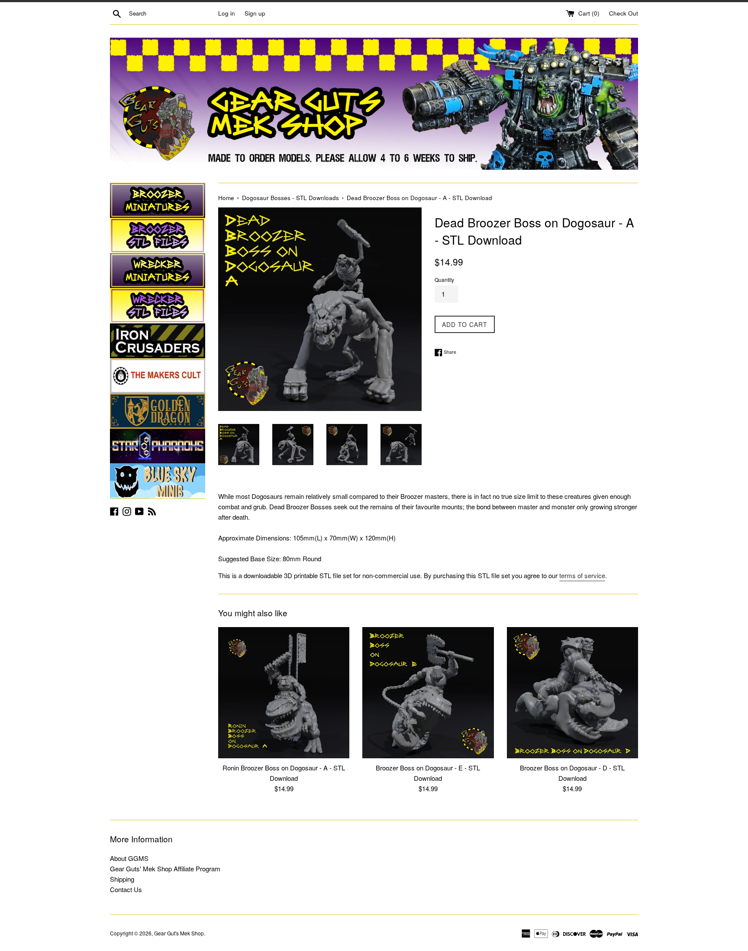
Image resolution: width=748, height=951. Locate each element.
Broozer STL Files (157, 235)
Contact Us (126, 889)
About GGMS (129, 858)
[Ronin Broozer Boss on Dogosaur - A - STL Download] (283, 692)
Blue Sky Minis (157, 481)
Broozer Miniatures (157, 200)
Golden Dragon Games (157, 411)
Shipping (122, 878)
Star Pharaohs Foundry (157, 446)
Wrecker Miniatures (157, 270)
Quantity (444, 279)
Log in (226, 13)
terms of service (582, 575)
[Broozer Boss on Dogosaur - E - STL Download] (427, 692)
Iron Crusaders (157, 340)
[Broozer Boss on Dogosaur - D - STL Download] (572, 692)
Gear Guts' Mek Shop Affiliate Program (165, 868)
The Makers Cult (157, 376)
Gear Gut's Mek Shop (179, 933)
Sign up (255, 13)
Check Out (623, 13)
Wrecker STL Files (157, 305)
